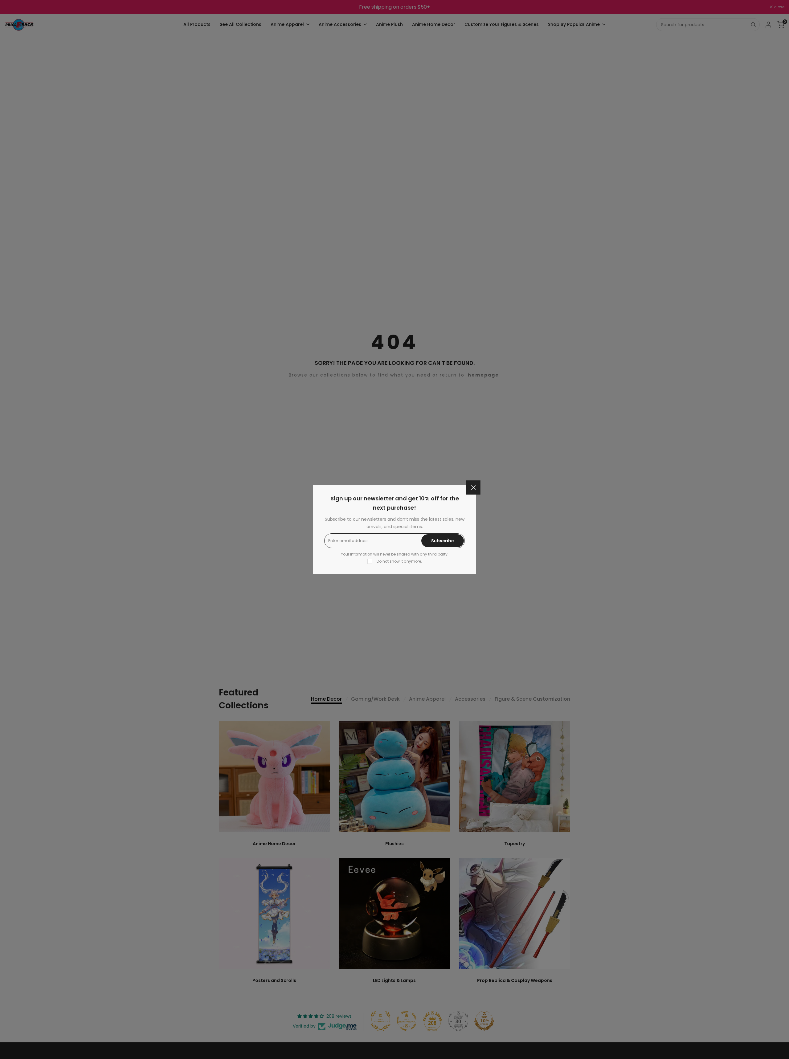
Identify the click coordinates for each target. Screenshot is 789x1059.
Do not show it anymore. (399, 561)
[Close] (473, 487)
